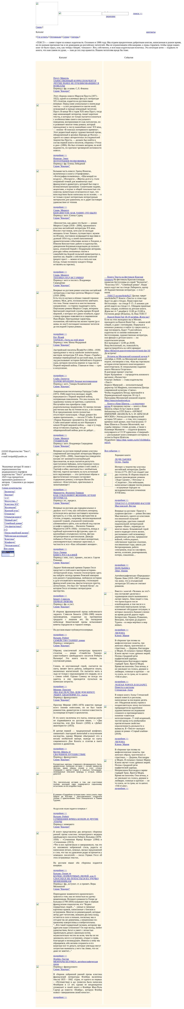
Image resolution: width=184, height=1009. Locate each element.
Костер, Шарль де (62, 752)
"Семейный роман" (13, 523)
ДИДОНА (120, 633)
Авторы (75, 37)
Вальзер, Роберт (61, 638)
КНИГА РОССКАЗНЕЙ (65, 555)
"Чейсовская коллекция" (16, 536)
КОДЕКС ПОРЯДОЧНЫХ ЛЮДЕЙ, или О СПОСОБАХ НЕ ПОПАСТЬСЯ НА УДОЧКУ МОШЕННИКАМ (76, 878)
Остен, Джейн (122, 462)
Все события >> (112, 451)
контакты (151, 32)
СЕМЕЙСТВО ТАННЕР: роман (69, 640)
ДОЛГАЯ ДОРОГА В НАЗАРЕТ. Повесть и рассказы (131, 686)
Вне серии (9, 548)
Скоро (39, 27)
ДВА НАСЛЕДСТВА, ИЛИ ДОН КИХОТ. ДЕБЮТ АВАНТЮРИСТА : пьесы (74, 693)
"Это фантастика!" (13, 526)
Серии (66, 37)
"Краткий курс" (11, 510)
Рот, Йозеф (58, 337)
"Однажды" (9, 513)
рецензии (110, 16)
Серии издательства (12, 488)
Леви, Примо (121, 570)
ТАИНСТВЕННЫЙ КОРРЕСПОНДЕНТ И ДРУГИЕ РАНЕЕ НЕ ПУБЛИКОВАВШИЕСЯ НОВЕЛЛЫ (76, 83)
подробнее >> (60, 155)
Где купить (42, 37)
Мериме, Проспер (62, 689)
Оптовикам (55, 37)
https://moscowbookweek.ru (117, 400)
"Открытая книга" (13, 517)
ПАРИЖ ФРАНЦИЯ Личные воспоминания (75, 381)
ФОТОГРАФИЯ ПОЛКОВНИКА (69, 161)
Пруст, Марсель (61, 78)
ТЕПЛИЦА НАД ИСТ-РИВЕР (68, 277)
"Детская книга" (12, 545)
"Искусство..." (11, 501)
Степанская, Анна (124, 690)
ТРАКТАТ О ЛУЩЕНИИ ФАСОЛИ (132, 503)
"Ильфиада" (10, 542)
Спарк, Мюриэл (61, 210)
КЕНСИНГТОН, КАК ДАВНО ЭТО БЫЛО (75, 213)
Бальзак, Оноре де (62, 873)
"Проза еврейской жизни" (16, 532)
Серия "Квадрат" (61, 91)
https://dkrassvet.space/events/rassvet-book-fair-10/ (127, 350)
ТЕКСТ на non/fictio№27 (118, 295)
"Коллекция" (10, 507)
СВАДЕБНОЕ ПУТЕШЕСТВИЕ (69, 754)
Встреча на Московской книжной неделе (126, 356)
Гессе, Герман (60, 552)
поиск (137, 13)
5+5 (5, 529)
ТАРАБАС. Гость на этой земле (68, 340)
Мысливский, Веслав (125, 506)
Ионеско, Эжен (60, 158)
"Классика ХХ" (11, 504)
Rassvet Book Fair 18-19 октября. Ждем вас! (127, 317)
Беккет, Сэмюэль (61, 599)
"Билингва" (9, 491)
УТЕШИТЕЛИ (60, 441)
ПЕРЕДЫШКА (122, 568)
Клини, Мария (122, 635)
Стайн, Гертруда (61, 378)
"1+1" (6, 498)
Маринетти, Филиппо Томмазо (68, 492)
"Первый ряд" (11, 520)
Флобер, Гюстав (61, 959)
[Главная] (103, 11)
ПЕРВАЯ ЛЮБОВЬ (63, 601)
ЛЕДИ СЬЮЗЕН (123, 459)
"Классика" (9, 539)
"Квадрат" (9, 494)
